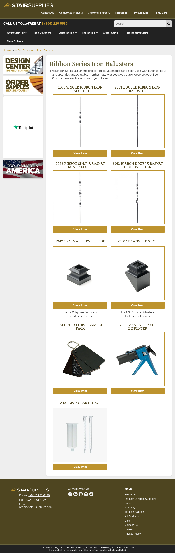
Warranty (130, 507)
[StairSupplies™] (29, 5)
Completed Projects (71, 12)
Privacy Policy (133, 533)
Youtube (81, 494)
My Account (141, 12)
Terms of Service (134, 511)
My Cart (162, 12)
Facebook (70, 494)
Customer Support (99, 12)
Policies (129, 503)
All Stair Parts (21, 50)
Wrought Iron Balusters (42, 50)
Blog (127, 520)
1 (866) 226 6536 (54, 23)
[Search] (169, 23)
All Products (132, 516)
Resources (121, 12)
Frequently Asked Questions (140, 498)
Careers (129, 529)
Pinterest (86, 494)
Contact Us (47, 12)
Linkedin (75, 494)
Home (8, 50)
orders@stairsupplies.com (36, 507)
